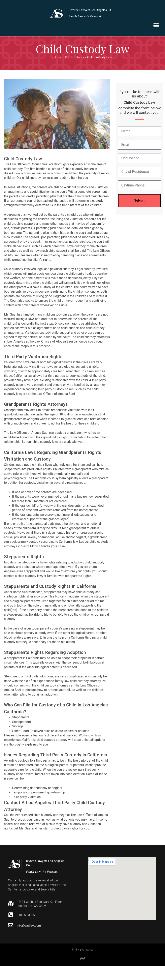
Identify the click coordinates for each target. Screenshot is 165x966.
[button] (156, 25)
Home (58, 57)
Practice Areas (74, 57)
